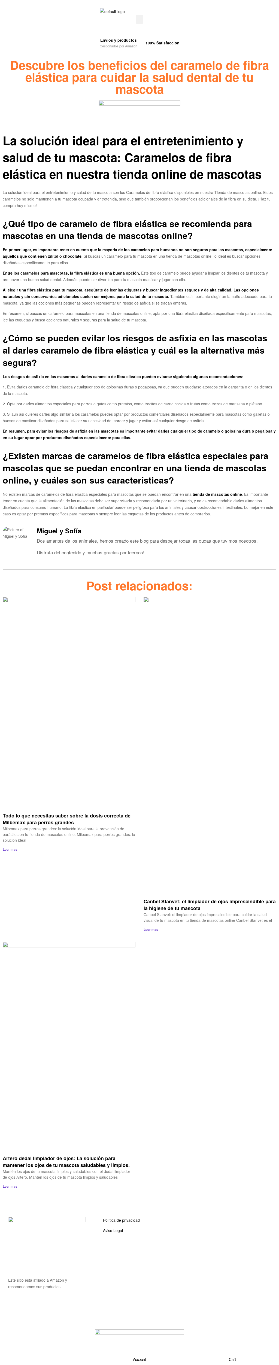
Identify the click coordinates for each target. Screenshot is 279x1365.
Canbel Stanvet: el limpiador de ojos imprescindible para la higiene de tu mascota (210, 905)
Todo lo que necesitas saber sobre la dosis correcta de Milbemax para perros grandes (67, 819)
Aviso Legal (113, 1230)
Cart (232, 1359)
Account (139, 1359)
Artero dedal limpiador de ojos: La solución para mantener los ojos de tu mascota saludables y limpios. (66, 1162)
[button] (139, 19)
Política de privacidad (121, 1220)
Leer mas (10, 849)
